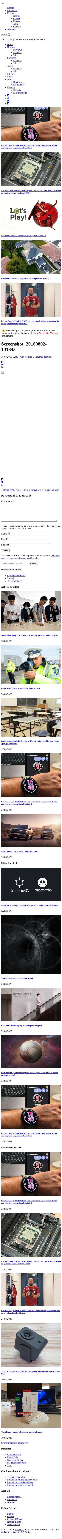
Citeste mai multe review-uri (14, 1443)
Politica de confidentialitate (20, 1482)
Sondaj (10, 578)
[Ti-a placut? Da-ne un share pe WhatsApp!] (31, 367)
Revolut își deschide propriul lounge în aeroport (21, 1025)
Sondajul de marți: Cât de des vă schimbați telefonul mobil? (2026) (29, 635)
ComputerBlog (14, 1454)
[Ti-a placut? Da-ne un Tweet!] (31, 364)
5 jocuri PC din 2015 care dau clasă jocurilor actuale (23, 236)
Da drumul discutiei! (42, 356)
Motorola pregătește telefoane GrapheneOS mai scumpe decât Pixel (29, 905)
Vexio (46, 333)
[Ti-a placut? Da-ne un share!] (31, 362)
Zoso (9, 1465)
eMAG (38, 333)
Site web (5, 544)
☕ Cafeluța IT (14, 581)
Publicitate (12, 1499)
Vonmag (54, 333)
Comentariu (7, 501)
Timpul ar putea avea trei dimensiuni (17, 978)
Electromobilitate (15, 1460)
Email (5, 539)
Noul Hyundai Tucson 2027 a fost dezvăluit (19, 851)
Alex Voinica (13, 1524)
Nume (5, 533)
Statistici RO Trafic (21, 1532)
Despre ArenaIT (15, 1497)
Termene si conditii (16, 1477)
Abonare (11, 1502)
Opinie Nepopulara (16, 575)
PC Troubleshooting (16, 1462)
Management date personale (20, 1485)
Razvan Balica (14, 1522)
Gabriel (10, 1516)
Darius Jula (12, 1457)
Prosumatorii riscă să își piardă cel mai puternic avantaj (25, 278)
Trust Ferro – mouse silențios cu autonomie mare (22, 1432)
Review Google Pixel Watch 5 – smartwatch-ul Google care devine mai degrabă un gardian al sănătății (29, 146)
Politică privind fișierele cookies (22, 1479)
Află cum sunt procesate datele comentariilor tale (30, 557)
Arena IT (5, 34)
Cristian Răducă (14, 1519)
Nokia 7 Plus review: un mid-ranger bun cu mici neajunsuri (31, 490)
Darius (10, 1513)
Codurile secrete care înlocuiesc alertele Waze (20, 688)
